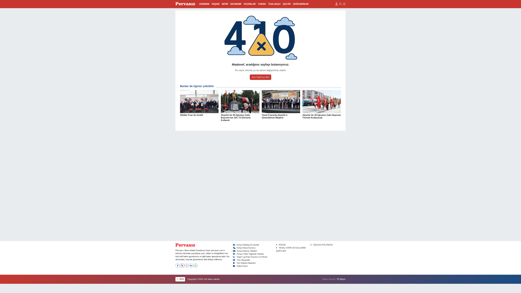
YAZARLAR (250, 4)
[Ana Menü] (344, 4)
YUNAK (262, 4)
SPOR (225, 4)
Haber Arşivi (242, 266)
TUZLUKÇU (274, 4)
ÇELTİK (287, 4)
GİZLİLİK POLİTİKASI (323, 245)
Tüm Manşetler (243, 260)
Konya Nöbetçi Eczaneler (248, 245)
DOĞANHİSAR (301, 4)
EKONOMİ (235, 4)
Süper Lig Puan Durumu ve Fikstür (252, 257)
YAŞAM (215, 4)
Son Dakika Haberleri (246, 263)
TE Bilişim (341, 279)
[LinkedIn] (191, 265)
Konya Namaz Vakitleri (247, 251)
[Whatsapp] (195, 265)
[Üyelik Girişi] (336, 4)
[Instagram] (186, 265)
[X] (182, 265)
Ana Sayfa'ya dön (260, 77)
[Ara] (340, 4)
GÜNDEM (204, 4)
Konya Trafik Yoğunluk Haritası (250, 254)
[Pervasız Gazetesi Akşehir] (185, 4)
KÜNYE (282, 245)
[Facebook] (177, 265)
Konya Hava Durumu (246, 248)
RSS (181, 279)
